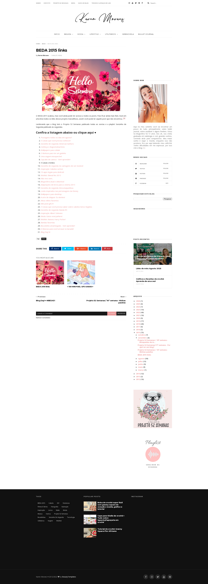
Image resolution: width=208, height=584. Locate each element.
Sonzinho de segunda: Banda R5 (54, 210)
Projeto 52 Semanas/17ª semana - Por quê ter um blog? (154, 346)
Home (38, 44)
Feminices (66, 503)
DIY (58, 503)
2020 (138, 318)
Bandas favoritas (48, 222)
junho (140, 364)
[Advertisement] (152, 57)
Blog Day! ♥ (45, 232)
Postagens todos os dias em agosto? (56, 137)
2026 (138, 301)
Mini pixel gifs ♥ (47, 203)
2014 (138, 374)
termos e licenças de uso (101, 3)
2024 (138, 307)
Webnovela (128, 34)
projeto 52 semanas (60, 3)
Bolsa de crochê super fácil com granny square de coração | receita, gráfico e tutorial (110, 505)
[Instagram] (129, 3)
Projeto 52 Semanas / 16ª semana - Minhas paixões (153, 351)
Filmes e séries (43, 507)
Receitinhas (41, 517)
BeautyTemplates (69, 577)
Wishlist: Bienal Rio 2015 (51, 175)
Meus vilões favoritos (50, 200)
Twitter (154, 168)
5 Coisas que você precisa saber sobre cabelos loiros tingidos (66, 207)
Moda (80, 34)
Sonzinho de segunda (56, 517)
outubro (141, 335)
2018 (138, 324)
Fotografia (54, 507)
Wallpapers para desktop (51, 194)
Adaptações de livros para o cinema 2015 (58, 184)
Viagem (50, 521)
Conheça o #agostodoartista (53, 147)
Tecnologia (71, 517)
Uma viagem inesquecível (51, 156)
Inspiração (41, 510)
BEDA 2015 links (43, 287)
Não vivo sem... (47, 178)
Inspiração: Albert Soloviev (52, 213)
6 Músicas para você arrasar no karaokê (57, 229)
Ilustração (65, 507)
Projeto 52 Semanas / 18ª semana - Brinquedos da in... (153, 341)
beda (73, 3)
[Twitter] (136, 3)
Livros (50, 510)
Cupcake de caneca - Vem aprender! (55, 159)
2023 (138, 310)
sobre (38, 3)
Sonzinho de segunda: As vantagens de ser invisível (62, 166)
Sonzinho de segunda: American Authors (57, 144)
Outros (48, 514)
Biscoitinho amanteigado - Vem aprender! (58, 226)
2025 (138, 304)
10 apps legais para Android (52, 172)
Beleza (67, 34)
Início (57, 34)
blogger (111, 313)
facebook (121, 313)
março (141, 370)
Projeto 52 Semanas (61, 514)
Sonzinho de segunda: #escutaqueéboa (57, 188)
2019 (138, 321)
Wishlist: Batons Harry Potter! (53, 219)
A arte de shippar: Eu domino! (53, 197)
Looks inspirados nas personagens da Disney (59, 191)
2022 (138, 312)
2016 (138, 329)
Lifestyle (94, 34)
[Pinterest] (139, 3)
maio (140, 367)
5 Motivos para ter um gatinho (53, 153)
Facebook (154, 183)
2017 (138, 327)
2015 (138, 332)
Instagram (154, 163)
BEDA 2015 (41, 503)
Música (40, 514)
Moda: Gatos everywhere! (51, 216)
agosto (141, 358)
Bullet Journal (146, 34)
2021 (138, 315)
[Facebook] (142, 3)
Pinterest (154, 178)
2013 (138, 376)
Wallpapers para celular (50, 150)
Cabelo (51, 503)
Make (58, 510)
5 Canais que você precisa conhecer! (56, 140)
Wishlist (59, 521)
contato (47, 3)
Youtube (154, 173)
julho (140, 361)
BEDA (44, 44)
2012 (138, 379)
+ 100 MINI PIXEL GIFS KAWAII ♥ (80, 287)
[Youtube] (132, 3)
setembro (142, 338)
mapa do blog (83, 3)
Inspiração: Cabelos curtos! (52, 169)
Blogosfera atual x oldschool (52, 181)
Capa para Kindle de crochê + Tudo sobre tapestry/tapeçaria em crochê (111, 519)
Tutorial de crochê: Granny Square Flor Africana (110, 530)
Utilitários (110, 34)
